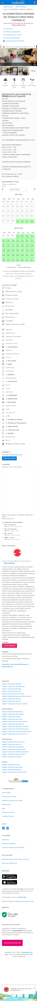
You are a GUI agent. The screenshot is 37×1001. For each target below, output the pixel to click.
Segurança (5, 839)
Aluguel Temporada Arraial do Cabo (14, 749)
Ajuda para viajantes (9, 843)
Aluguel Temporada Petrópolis (12, 757)
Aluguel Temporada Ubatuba (11, 684)
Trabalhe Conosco (8, 816)
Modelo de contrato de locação (12, 800)
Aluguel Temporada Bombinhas (12, 712)
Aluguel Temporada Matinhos (12, 770)
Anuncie (9, 796)
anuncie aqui (22, 897)
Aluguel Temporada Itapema (11, 716)
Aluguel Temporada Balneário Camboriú (15, 726)
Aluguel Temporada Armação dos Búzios (15, 752)
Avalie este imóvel (9, 458)
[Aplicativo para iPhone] (10, 884)
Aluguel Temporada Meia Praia (12, 719)
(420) (20, 7)
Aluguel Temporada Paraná (11, 765)
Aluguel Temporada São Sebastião (13, 686)
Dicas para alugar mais (9, 863)
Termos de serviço (8, 812)
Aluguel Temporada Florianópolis (13, 714)
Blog (3, 808)
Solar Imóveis (9, 563)
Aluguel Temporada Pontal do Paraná (14, 772)
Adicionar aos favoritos (12, 32)
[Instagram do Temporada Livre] (8, 829)
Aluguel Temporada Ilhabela (11, 701)
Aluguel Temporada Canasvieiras (13, 724)
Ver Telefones (10, 645)
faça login (20, 889)
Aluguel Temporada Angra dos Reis (13, 754)
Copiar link (8, 29)
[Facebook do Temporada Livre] (4, 829)
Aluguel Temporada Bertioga (11, 689)
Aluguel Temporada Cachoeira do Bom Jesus (16, 731)
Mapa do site (6, 804)
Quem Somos (6, 793)
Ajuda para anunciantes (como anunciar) (15, 859)
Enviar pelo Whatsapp (12, 38)
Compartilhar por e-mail (13, 35)
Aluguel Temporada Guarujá (11, 691)
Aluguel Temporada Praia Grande (13, 694)
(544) (8, 7)
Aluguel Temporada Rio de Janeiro (13, 742)
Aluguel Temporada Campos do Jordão (14, 704)
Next (34, 56)
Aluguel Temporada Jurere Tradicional (14, 734)
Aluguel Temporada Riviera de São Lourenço (16, 696)
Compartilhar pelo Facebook (14, 41)
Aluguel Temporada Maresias (11, 699)
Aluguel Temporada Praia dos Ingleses (14, 721)
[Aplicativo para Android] (10, 878)
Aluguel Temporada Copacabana (13, 747)
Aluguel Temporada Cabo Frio (12, 744)
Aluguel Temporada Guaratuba (12, 767)
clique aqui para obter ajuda (24, 901)
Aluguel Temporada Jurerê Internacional (15, 729)
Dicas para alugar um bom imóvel (13, 847)
